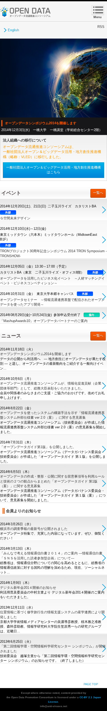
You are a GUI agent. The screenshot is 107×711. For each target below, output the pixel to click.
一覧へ (98, 193)
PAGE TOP (91, 684)
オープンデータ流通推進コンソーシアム (25, 12)
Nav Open (97, 11)
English (13, 30)
